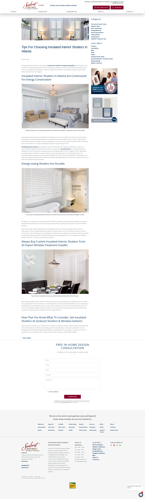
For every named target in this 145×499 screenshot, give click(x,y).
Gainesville (72, 427)
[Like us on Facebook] (111, 445)
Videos (93, 54)
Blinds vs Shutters (96, 63)
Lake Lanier (51, 427)
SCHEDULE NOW (72, 396)
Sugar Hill (50, 424)
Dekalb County (114, 430)
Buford (40, 430)
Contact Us (96, 459)
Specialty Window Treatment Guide (102, 59)
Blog (92, 50)
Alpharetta (41, 424)
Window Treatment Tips (98, 39)
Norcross (91, 424)
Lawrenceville (41, 427)
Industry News (95, 34)
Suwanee (60, 430)
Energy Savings (95, 61)
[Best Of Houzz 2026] (72, 485)
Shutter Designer (98, 445)
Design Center (97, 449)
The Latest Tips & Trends (98, 24)
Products (94, 46)
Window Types (95, 26)
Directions (25, 461)
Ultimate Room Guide (97, 57)
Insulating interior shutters (30, 147)
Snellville (60, 424)
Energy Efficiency (96, 30)
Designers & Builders (99, 453)
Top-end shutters (65, 149)
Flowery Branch (83, 427)
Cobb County (92, 430)
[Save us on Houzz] (120, 445)
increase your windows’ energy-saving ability (61, 65)
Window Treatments (99, 447)
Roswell (81, 424)
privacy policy (65, 402)
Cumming (112, 427)
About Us (95, 457)
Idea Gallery (94, 48)
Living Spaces (95, 37)
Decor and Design (96, 28)
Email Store (25, 467)
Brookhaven (51, 430)
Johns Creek (61, 427)
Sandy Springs (72, 424)
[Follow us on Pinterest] (114, 445)
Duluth (101, 427)
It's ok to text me (53, 391)
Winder (71, 430)
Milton (101, 424)
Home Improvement (97, 32)
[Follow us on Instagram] (117, 445)
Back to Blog (27, 338)
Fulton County (83, 430)
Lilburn (112, 424)
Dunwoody (92, 427)
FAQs (92, 52)
